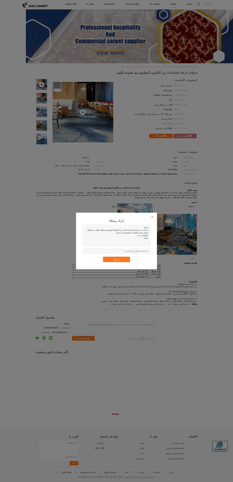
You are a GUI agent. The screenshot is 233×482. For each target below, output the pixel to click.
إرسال (116, 259)
